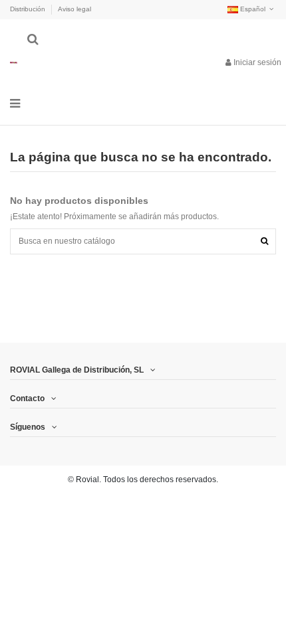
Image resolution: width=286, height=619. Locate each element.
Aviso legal (74, 9)
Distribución (28, 9)
